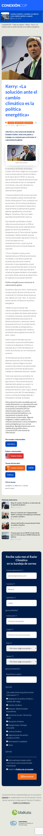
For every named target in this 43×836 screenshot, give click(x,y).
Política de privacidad (24, 769)
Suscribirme (28, 776)
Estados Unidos (16, 456)
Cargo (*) (9, 629)
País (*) (9, 643)
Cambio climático (17, 468)
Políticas (10, 475)
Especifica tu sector (13, 674)
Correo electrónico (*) (14, 570)
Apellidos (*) (11, 597)
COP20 (30, 468)
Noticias (19, 122)
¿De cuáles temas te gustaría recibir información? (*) (20, 693)
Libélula (5, 797)
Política (28, 122)
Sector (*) (10, 656)
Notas (11, 122)
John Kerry (11, 444)
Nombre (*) (10, 584)
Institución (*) (11, 616)
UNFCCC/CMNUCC (21, 803)
